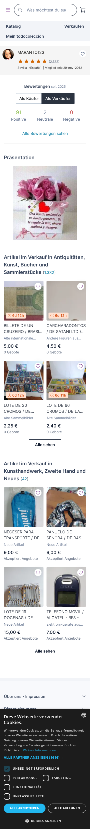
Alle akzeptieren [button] (25, 808)
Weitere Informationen (39, 750)
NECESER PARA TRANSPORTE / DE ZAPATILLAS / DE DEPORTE (22, 535)
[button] (45, 757)
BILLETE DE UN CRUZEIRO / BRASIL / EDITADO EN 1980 (22, 328)
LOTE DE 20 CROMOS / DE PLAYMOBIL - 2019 (22, 408)
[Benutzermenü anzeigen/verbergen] (7, 10)
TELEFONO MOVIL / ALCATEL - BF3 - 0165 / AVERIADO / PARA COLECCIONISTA (65, 615)
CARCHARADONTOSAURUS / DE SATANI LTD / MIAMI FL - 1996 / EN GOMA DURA (66, 328)
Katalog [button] (13, 26)
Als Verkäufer (58, 98)
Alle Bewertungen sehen (45, 133)
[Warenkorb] (83, 10)
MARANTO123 (31, 52)
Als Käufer (29, 98)
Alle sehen (45, 444)
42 (24, 478)
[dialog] (45, 769)
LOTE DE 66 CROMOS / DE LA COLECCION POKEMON (63, 408)
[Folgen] (38, 286)
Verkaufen (74, 26)
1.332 (49, 272)
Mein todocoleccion (25, 36)
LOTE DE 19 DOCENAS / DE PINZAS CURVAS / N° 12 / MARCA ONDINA (21, 615)
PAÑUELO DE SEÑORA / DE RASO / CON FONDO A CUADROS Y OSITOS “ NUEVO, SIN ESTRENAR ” (66, 535)
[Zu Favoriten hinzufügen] (82, 53)
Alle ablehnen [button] (67, 808)
